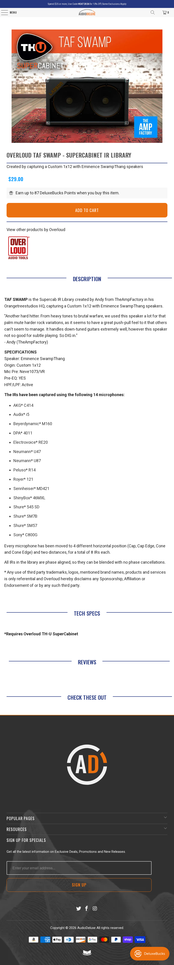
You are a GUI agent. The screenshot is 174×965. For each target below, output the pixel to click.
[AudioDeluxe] (87, 12)
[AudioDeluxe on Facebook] (86, 909)
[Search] (152, 12)
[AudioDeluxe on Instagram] (95, 909)
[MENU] (2, 12)
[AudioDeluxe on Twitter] (78, 909)
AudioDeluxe (86, 928)
